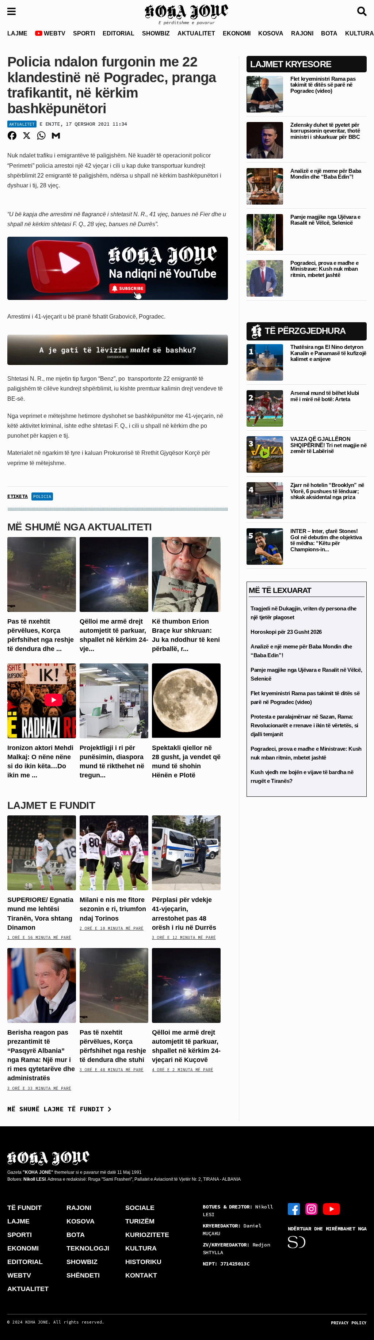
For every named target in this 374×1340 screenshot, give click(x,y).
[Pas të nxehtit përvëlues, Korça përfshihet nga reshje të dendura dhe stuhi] (41, 574)
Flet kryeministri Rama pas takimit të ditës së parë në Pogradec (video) (322, 85)
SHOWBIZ (156, 33)
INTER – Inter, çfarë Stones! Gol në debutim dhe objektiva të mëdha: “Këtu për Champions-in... (326, 540)
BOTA (329, 33)
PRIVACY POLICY (349, 1322)
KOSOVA (270, 33)
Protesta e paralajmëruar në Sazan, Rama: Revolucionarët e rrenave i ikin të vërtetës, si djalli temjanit (304, 725)
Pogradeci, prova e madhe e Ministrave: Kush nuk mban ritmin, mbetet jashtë (324, 269)
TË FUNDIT (24, 1207)
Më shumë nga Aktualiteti (79, 527)
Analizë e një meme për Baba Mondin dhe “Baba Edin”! (325, 174)
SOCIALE (139, 1207)
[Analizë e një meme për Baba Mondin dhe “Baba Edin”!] (265, 186)
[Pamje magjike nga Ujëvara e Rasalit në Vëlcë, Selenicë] (265, 232)
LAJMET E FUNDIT (51, 805)
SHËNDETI (83, 1275)
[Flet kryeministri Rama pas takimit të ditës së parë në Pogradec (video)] (265, 94)
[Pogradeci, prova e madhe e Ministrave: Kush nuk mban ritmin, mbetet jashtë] (265, 278)
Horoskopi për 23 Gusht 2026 (286, 632)
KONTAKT (141, 1275)
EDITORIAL (118, 33)
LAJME (17, 33)
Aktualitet (22, 124)
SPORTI (84, 33)
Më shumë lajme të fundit (57, 1109)
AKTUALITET (196, 33)
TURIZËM (139, 1221)
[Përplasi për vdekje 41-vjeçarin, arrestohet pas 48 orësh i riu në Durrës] (186, 852)
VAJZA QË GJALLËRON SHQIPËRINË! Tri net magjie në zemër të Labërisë (328, 445)
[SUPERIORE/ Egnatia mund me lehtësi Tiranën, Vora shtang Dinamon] (41, 852)
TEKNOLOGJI (87, 1248)
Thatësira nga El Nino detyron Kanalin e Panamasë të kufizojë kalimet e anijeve (328, 353)
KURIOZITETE (147, 1234)
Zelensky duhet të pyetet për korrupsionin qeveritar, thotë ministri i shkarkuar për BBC (325, 131)
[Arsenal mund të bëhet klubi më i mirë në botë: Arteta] (265, 408)
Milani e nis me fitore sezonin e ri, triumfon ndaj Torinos (113, 909)
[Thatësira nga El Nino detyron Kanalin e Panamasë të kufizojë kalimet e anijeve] (265, 362)
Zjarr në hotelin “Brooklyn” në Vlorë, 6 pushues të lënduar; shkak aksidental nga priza (327, 491)
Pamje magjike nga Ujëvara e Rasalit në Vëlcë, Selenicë (325, 220)
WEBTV (53, 33)
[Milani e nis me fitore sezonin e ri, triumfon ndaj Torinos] (114, 852)
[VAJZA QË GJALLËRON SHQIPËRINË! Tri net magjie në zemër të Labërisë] (265, 454)
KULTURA (141, 1248)
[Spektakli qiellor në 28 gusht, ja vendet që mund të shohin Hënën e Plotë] (186, 700)
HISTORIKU (143, 1261)
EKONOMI (237, 33)
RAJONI (302, 33)
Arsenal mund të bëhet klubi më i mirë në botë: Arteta (324, 396)
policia (42, 496)
